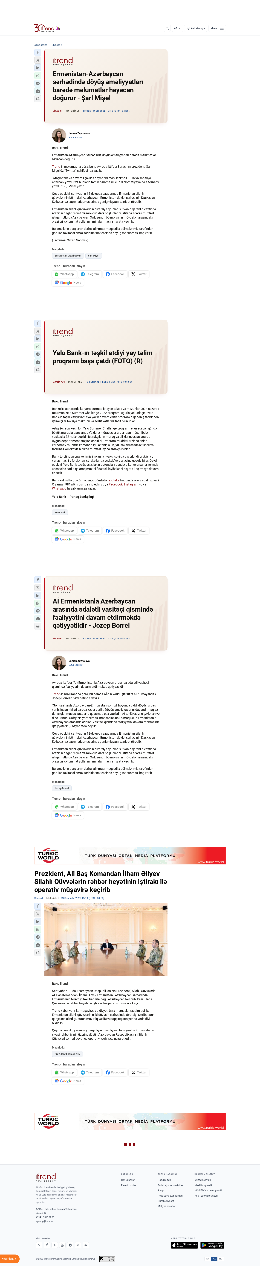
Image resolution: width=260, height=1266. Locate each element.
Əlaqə (161, 1190)
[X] (54, 1245)
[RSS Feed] (86, 1245)
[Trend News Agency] (46, 1177)
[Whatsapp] (39, 1245)
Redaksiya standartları (170, 1195)
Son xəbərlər (128, 1180)
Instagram (131, 484)
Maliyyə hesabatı (167, 1206)
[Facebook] (47, 1245)
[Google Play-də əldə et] (212, 1245)
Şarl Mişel (93, 255)
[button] (37, 52)
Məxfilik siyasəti (203, 1185)
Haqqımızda (164, 1180)
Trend (56, 166)
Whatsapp (59, 488)
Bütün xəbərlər (75, 137)
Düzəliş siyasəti (166, 1201)
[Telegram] (70, 1245)
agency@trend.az (44, 1221)
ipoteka (114, 480)
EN (207, 1259)
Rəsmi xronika (129, 1185)
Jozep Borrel (62, 788)
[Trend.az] (47, 28)
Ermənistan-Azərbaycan (68, 255)
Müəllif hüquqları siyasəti (208, 1190)
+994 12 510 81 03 (45, 1217)
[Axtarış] (167, 28)
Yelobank (60, 512)
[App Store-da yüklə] (184, 1245)
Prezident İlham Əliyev (67, 1054)
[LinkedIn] (78, 1245)
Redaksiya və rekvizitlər (170, 1185)
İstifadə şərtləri (203, 1180)
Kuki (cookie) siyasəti (206, 1195)
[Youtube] (62, 1245)
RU (220, 1259)
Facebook (116, 484)
